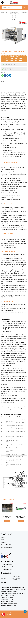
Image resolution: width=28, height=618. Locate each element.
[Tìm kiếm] (24, 7)
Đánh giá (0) (4, 84)
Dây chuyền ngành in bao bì (18, 13)
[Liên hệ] (3, 614)
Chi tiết (7, 521)
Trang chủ (4, 12)
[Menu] (2, 2)
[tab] (14, 81)
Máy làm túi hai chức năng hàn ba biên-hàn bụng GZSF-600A (20, 516)
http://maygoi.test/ (11, 605)
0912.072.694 (16, 576)
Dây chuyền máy (13, 12)
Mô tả (2, 81)
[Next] (27, 514)
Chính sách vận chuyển (6, 547)
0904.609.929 (16, 578)
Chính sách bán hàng (6, 550)
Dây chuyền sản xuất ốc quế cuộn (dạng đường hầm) (7, 516)
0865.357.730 (16, 579)
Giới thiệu (3, 537)
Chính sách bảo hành (6, 545)
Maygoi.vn (11, 612)
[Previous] (1, 514)
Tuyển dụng (3, 542)
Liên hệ (2, 539)
